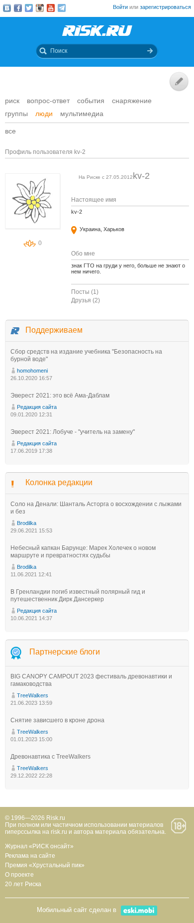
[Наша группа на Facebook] (18, 8)
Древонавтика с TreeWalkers (50, 756)
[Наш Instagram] (40, 8)
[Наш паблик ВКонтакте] (7, 8)
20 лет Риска (23, 884)
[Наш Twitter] (29, 8)
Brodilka (26, 523)
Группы (16, 114)
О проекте (19, 874)
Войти (120, 7)
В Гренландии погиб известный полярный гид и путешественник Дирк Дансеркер (77, 595)
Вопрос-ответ (48, 101)
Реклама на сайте (30, 855)
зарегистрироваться (165, 7)
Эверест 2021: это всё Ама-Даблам (59, 395)
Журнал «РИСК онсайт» (39, 846)
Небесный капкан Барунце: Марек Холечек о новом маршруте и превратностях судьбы (83, 551)
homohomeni (32, 371)
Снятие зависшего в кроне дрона (57, 720)
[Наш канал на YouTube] (51, 8)
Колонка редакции (59, 482)
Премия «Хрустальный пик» (45, 865)
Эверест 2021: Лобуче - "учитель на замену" (72, 431)
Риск (12, 101)
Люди (44, 114)
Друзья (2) (85, 300)
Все (10, 131)
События (90, 101)
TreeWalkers (32, 695)
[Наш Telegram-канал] (62, 8)
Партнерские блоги (64, 652)
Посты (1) (84, 291)
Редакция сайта (37, 407)
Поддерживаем (54, 330)
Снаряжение (132, 101)
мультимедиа (81, 114)
